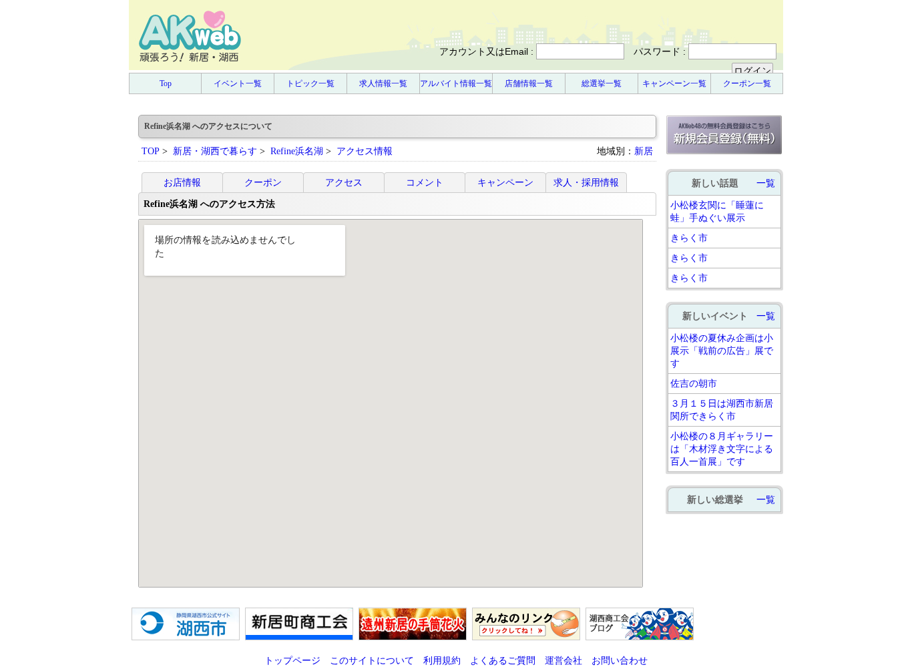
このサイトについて (372, 660)
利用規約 (442, 660)
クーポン (263, 182)
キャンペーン (505, 182)
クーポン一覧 (747, 83)
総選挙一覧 (602, 83)
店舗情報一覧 (529, 83)
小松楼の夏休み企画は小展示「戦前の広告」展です (721, 350)
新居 (643, 151)
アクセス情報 (364, 151)
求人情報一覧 (383, 83)
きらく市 (689, 237)
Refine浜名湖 (296, 151)
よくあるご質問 (502, 660)
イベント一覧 (238, 83)
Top (166, 83)
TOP (151, 151)
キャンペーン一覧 (674, 83)
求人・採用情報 (586, 182)
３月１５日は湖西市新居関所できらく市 (721, 409)
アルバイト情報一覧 (456, 83)
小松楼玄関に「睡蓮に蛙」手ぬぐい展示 (717, 211)
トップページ (292, 660)
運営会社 (563, 660)
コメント (424, 182)
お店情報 (182, 182)
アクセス (344, 182)
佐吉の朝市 (693, 383)
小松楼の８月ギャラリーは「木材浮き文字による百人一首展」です (721, 449)
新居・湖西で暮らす (215, 151)
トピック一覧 (310, 83)
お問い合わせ (620, 660)
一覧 (765, 183)
